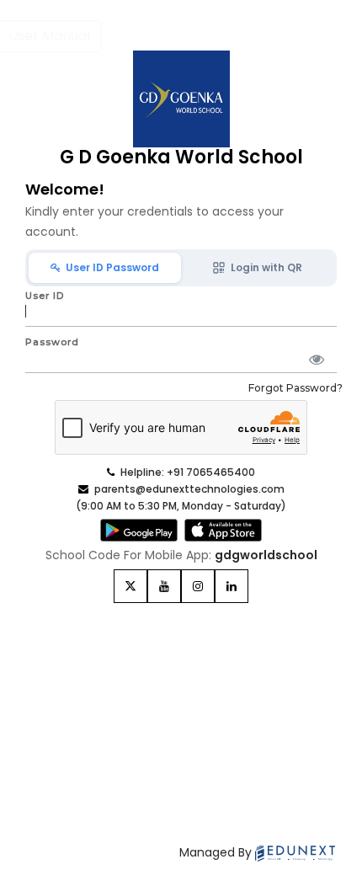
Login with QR (264, 267)
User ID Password (110, 267)
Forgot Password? (295, 388)
